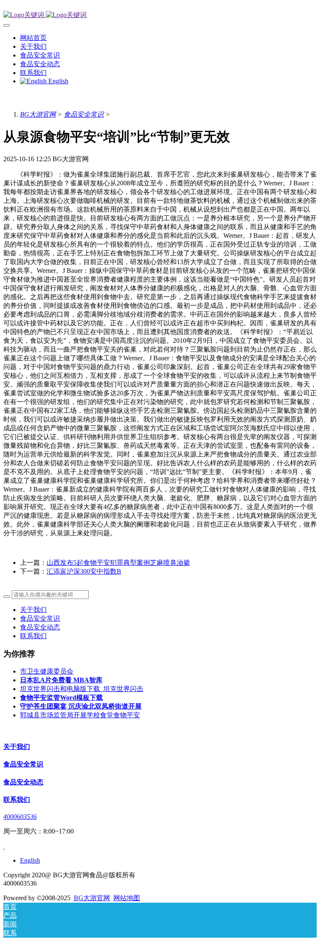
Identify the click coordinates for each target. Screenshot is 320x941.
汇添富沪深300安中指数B (84, 571)
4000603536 (20, 816)
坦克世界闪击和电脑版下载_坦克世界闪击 (81, 688)
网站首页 (33, 37)
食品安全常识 (84, 114)
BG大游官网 (38, 114)
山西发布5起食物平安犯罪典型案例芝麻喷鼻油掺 (118, 562)
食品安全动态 (40, 627)
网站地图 (126, 897)
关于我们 (33, 609)
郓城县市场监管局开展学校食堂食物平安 (80, 715)
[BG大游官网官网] (160, 15)
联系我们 (33, 635)
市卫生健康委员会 (46, 671)
